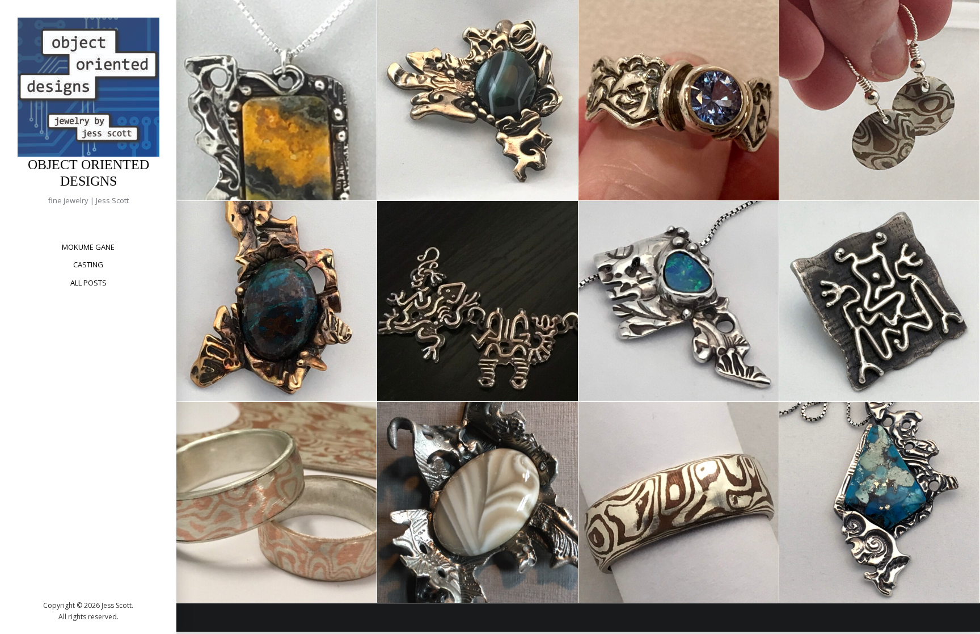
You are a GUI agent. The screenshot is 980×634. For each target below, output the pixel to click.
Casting (88, 264)
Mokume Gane (88, 247)
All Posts (88, 283)
